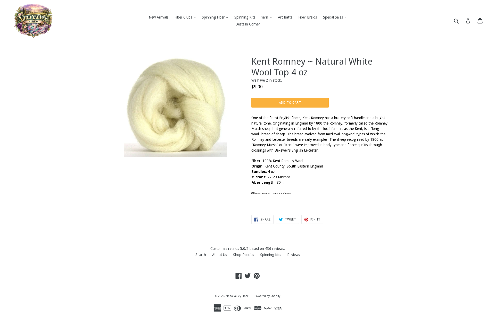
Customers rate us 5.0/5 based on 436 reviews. (247, 248)
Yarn (267, 17)
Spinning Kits (244, 17)
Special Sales (336, 17)
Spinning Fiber (216, 17)
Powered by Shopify (267, 296)
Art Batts (285, 17)
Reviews (293, 255)
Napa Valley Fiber (237, 296)
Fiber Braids (307, 17)
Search (200, 255)
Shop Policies (243, 255)
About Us (219, 255)
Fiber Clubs (186, 17)
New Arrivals (158, 17)
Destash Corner (247, 24)
